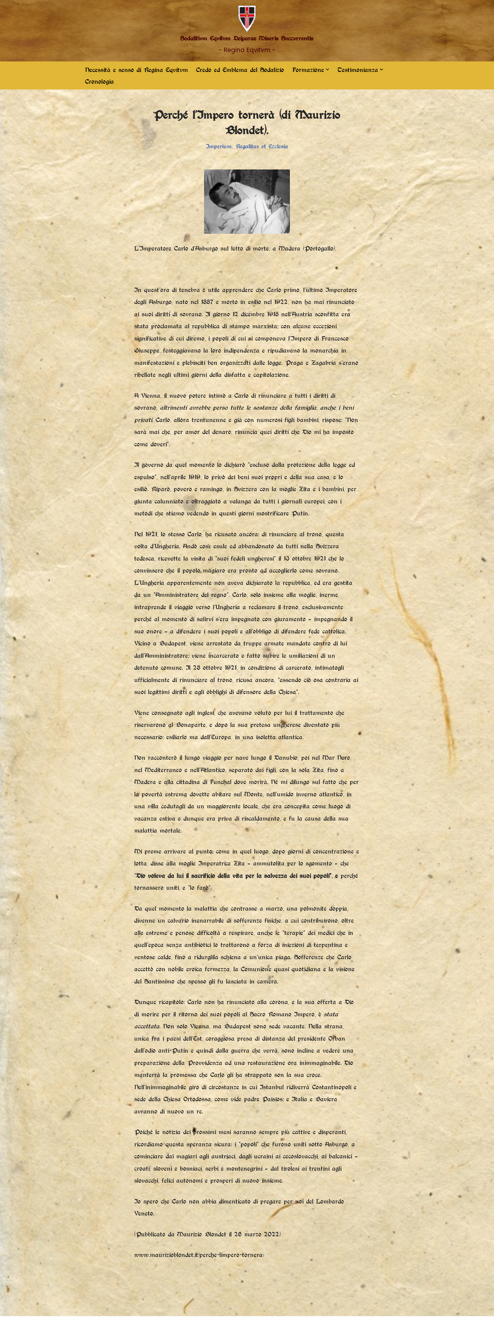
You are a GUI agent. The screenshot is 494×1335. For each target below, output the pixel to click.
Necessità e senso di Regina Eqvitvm (136, 70)
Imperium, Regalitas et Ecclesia (247, 146)
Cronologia (99, 81)
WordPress (155, 1326)
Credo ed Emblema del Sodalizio (240, 70)
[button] (327, 69)
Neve (90, 1326)
